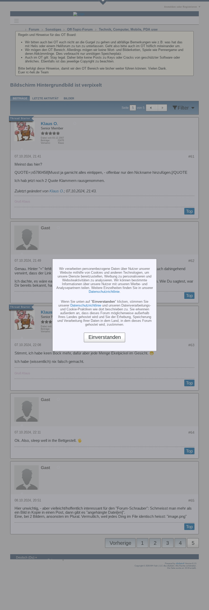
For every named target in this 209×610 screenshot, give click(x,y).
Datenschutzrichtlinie (104, 292)
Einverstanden (104, 337)
